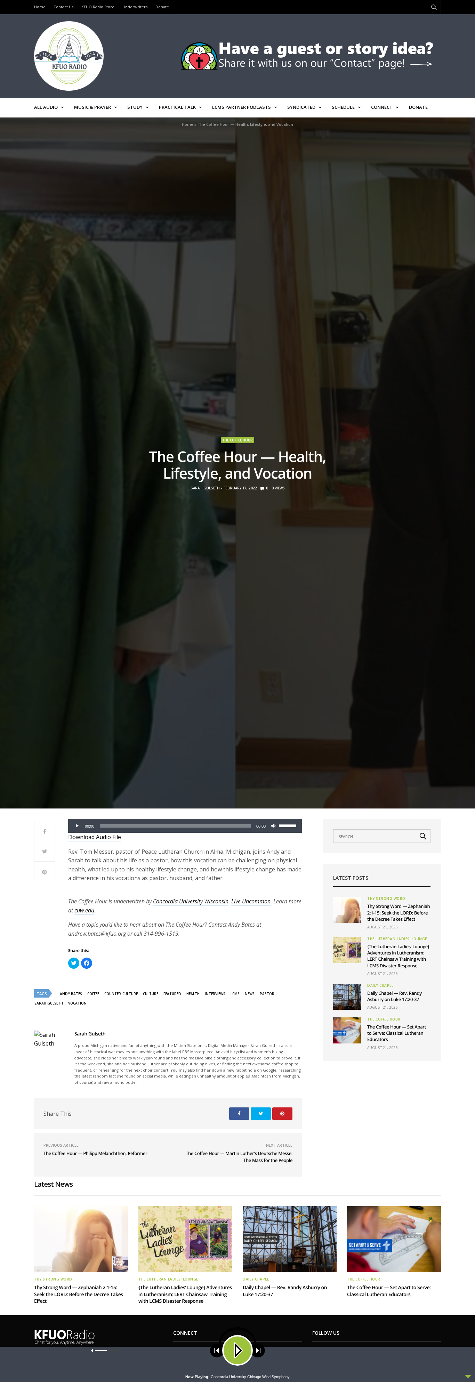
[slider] (288, 825)
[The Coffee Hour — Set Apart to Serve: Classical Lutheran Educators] (347, 1030)
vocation (77, 1003)
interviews (215, 993)
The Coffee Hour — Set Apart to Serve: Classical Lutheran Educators (396, 1033)
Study (135, 107)
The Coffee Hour (237, 440)
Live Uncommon (251, 901)
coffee (93, 993)
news (250, 993)
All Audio (46, 107)
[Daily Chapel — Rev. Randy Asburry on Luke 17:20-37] (347, 997)
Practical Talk (177, 107)
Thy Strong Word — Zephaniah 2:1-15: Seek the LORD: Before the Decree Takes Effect (398, 912)
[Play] (77, 825)
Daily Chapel (380, 985)
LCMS (235, 993)
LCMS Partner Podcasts (241, 107)
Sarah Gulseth (205, 488)
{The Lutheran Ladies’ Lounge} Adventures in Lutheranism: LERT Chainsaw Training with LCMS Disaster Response (398, 956)
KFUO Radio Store (97, 6)
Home (40, 6)
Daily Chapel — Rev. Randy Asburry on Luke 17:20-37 (394, 996)
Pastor (267, 993)
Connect (382, 107)
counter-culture (121, 993)
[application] (185, 826)
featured (172, 993)
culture (150, 993)
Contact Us (63, 6)
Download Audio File (94, 837)
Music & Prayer (92, 107)
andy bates (71, 993)
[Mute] (273, 825)
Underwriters (134, 6)
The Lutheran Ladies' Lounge (397, 939)
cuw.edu (84, 910)
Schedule (343, 107)
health (193, 993)
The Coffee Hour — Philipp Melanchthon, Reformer (95, 1153)
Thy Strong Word (386, 898)
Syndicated (301, 107)
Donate (162, 6)
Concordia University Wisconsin (190, 901)
